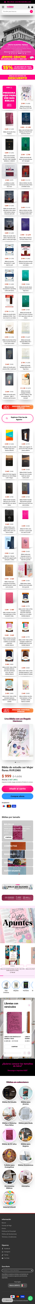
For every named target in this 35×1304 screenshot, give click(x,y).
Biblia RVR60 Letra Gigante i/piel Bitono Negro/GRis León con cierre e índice (9, 521)
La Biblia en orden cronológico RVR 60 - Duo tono (9, 176)
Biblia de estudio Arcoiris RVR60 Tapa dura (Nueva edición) (9, 439)
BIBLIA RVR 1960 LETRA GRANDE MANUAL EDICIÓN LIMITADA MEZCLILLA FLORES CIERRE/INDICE (25, 604)
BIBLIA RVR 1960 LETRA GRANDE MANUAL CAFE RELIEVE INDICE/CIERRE (25, 662)
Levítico (13, 1300)
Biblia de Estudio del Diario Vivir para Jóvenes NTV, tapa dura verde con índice (25, 306)
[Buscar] (31, 11)
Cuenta (29, 7)
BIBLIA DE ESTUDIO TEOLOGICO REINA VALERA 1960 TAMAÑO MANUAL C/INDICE (9, 149)
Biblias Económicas (25, 1157)
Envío (13, 782)
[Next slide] (29, 1053)
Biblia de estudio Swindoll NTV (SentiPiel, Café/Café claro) (9, 280)
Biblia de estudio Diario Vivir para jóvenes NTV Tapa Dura (25, 280)
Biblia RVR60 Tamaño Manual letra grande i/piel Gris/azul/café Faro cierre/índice (25, 493)
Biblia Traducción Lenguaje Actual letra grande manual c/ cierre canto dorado (9, 575)
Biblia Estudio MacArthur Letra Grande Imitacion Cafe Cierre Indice (9, 333)
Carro (32, 7)
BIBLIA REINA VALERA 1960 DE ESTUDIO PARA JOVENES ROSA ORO (25, 202)
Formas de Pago (7, 1225)
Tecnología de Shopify (22, 1300)
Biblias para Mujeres (25, 1137)
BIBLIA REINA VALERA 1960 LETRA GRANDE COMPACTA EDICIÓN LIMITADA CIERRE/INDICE (9, 633)
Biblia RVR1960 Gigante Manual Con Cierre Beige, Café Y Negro (9, 466)
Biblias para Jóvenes (25, 1095)
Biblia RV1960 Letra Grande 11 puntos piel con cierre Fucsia (25, 521)
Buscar (4, 1223)
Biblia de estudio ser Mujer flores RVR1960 (25, 97)
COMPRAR (8, 837)
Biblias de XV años (9, 1136)
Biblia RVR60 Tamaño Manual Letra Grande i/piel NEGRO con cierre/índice (9, 493)
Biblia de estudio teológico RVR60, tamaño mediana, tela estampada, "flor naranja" (25, 386)
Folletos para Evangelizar (9, 1158)
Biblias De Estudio (9, 1094)
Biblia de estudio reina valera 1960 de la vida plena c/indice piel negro (9, 229)
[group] (14, 1029)
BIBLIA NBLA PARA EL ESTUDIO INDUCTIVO (25, 229)
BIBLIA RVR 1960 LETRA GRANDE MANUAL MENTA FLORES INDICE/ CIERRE (9, 690)
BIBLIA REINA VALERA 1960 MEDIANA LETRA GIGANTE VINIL (9, 604)
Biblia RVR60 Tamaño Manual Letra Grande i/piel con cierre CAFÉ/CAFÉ (25, 466)
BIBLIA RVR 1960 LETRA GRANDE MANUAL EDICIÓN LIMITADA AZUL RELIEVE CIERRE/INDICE (9, 662)
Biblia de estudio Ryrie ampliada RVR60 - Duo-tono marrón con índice (9, 306)
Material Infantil (9, 1199)
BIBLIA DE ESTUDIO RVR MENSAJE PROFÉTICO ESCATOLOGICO (25, 123)
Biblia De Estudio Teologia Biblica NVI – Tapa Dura (25, 358)
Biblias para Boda (25, 1115)
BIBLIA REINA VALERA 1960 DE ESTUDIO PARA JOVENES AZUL (25, 176)
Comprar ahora (17, 796)
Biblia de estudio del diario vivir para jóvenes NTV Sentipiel (25, 149)
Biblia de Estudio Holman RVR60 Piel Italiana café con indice (25, 254)
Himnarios (25, 1178)
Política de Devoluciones (9, 1234)
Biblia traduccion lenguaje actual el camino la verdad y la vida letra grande (25, 548)
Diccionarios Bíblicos (9, 1179)
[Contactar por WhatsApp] (30, 1298)
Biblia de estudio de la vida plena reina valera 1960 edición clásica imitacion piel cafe (9, 202)
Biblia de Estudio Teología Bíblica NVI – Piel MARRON (25, 333)
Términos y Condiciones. (9, 1237)
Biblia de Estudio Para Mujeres (9, 123)
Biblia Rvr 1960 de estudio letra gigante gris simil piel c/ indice (9, 548)
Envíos (4, 1228)
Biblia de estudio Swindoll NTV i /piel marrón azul (9, 254)
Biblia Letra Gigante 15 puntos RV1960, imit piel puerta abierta (25, 439)
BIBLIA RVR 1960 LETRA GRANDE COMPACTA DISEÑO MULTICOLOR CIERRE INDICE (25, 633)
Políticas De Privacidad (9, 1231)
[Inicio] (10, 7)
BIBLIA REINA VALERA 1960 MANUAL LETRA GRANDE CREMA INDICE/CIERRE (25, 690)
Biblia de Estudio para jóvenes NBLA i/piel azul (9, 358)
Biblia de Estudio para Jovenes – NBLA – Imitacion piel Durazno (9, 386)
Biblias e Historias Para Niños (9, 1116)
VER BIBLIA (12, 966)
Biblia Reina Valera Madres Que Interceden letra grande (25, 575)
